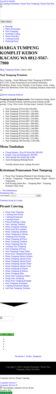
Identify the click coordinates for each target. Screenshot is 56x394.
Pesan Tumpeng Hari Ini (15, 244)
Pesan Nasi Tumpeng (14, 212)
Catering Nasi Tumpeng (15, 246)
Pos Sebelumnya (8, 190)
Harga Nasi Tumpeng (14, 278)
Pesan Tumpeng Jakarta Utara (18, 266)
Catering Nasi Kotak (14, 214)
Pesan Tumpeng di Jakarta (16, 234)
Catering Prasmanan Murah (17, 286)
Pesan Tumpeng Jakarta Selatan (18, 256)
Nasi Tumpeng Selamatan (16, 283)
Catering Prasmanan (14, 217)
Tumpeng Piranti (12, 70)
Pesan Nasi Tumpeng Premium (18, 254)
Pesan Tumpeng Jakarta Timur (18, 263)
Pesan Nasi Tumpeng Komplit (18, 281)
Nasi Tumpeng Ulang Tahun (17, 251)
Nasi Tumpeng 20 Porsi (15, 249)
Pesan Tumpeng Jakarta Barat (18, 261)
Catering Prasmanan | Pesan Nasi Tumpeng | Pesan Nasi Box (33, 368)
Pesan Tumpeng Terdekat (16, 227)
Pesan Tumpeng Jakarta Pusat (18, 259)
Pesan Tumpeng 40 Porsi (16, 239)
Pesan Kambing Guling (15, 222)
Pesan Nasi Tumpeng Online (17, 276)
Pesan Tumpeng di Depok (16, 268)
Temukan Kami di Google (11, 200)
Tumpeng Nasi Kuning (15, 236)
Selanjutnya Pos (8, 193)
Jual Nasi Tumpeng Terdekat (17, 288)
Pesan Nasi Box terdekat (16, 229)
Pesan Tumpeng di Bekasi (16, 271)
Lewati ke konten (7, 1)
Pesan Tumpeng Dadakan (16, 232)
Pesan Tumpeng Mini (14, 273)
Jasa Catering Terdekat (15, 224)
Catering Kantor (12, 219)
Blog (2, 70)
